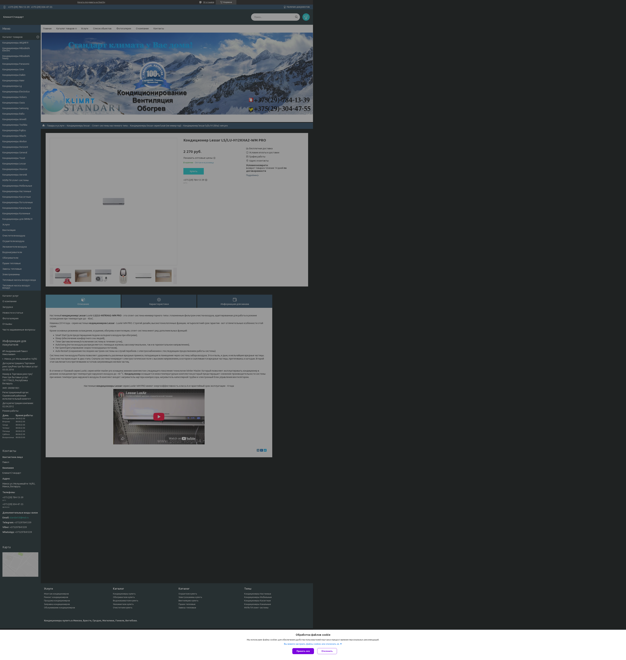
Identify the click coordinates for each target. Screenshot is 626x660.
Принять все (303, 651)
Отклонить (327, 651)
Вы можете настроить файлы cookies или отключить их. (312, 644)
